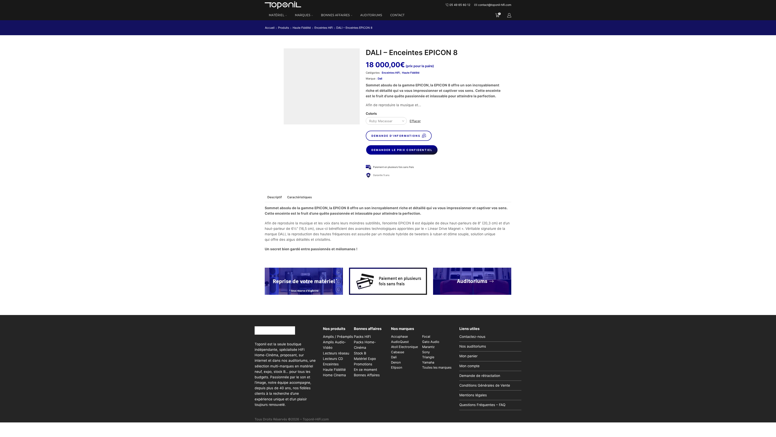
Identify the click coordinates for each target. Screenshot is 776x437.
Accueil (269, 27)
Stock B (360, 353)
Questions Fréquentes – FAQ (482, 405)
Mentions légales (473, 395)
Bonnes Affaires (335, 15)
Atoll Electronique (404, 347)
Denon (396, 362)
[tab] (274, 197)
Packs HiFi (362, 337)
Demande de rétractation (479, 376)
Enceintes (331, 364)
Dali (380, 78)
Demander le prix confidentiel (401, 150)
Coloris (371, 114)
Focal (426, 336)
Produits (283, 27)
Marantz (428, 347)
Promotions (363, 364)
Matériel (276, 15)
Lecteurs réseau (336, 353)
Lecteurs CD (333, 359)
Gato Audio (430, 342)
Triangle (428, 357)
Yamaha (428, 362)
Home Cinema (334, 375)
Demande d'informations (395, 135)
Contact (397, 15)
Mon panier (468, 356)
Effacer (415, 121)
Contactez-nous (472, 337)
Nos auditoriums (472, 346)
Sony (426, 352)
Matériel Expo (365, 359)
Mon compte (469, 366)
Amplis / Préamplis (338, 337)
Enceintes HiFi (323, 27)
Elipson (396, 367)
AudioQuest (400, 342)
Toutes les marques (436, 367)
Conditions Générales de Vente (484, 385)
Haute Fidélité (302, 27)
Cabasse (397, 352)
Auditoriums (371, 15)
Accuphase (399, 336)
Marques (302, 15)
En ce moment (365, 370)
